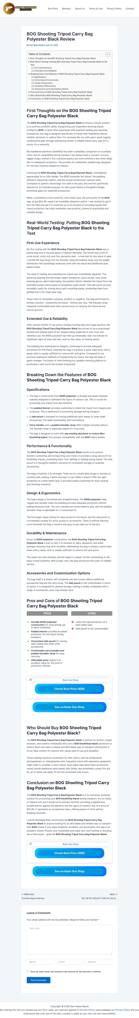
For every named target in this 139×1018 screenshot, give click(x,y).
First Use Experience (43, 68)
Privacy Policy (114, 8)
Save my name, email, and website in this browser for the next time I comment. (66, 971)
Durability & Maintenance (45, 86)
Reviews (66, 8)
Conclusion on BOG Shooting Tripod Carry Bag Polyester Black (60, 98)
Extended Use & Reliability (46, 71)
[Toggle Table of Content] (106, 54)
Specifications (40, 77)
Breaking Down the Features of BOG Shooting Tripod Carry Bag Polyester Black (67, 74)
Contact (130, 8)
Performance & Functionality (47, 80)
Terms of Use (96, 8)
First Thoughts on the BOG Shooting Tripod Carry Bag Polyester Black (63, 58)
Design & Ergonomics (44, 83)
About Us (80, 8)
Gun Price (53, 8)
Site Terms (88, 1009)
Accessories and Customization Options (51, 89)
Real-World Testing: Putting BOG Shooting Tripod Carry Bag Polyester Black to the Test (68, 63)
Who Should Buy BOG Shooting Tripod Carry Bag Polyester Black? (61, 95)
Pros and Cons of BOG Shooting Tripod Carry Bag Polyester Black (61, 92)
